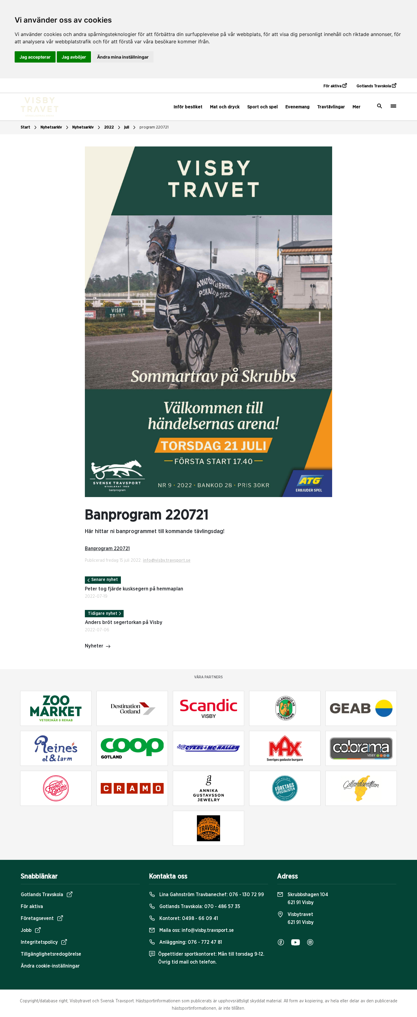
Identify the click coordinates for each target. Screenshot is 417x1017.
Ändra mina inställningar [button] (123, 57)
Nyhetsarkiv (83, 127)
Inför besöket (188, 107)
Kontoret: (188, 918)
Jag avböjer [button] (74, 57)
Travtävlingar (331, 107)
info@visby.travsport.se (166, 560)
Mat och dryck (225, 107)
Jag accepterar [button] (35, 57)
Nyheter (94, 646)
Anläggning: (190, 942)
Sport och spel (262, 107)
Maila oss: (196, 930)
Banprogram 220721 (107, 548)
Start (25, 127)
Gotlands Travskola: (199, 906)
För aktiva (333, 86)
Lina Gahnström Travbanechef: (211, 894)
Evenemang (297, 107)
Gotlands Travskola (374, 86)
